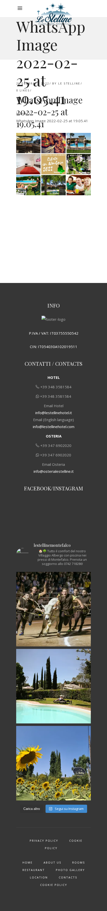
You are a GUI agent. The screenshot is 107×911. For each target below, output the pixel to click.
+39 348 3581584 (55, 386)
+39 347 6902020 (55, 445)
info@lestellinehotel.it (53, 412)
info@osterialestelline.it (54, 471)
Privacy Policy (44, 840)
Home (21, 113)
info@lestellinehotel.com (53, 426)
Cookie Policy (53, 885)
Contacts (68, 877)
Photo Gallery (70, 870)
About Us (52, 862)
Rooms (78, 862)
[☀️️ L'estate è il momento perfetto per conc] (53, 686)
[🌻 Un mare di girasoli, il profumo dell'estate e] (53, 763)
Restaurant (33, 870)
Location (39, 877)
